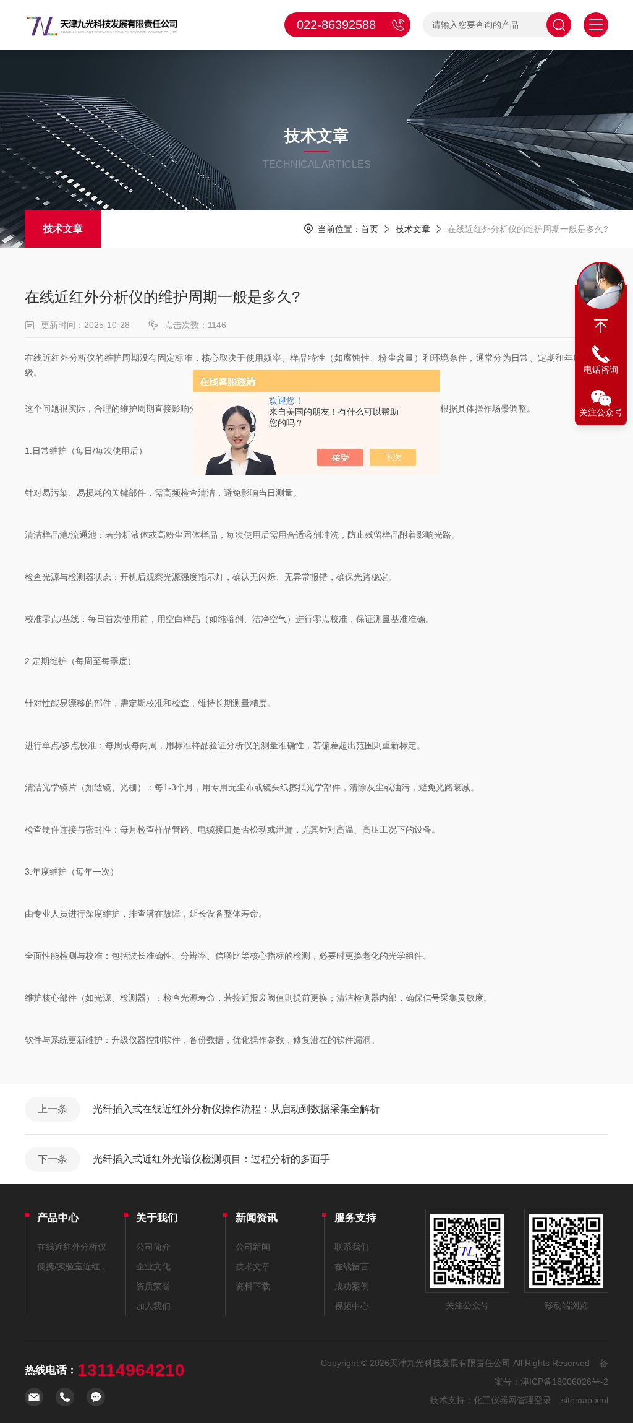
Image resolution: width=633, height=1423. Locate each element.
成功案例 (351, 1286)
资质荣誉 (153, 1286)
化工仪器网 (495, 1400)
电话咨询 (601, 369)
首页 (369, 229)
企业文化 (153, 1266)
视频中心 (351, 1306)
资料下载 (253, 1286)
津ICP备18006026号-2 (564, 1381)
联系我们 (351, 1247)
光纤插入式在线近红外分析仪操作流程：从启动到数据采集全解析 (236, 1109)
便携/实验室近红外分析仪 (74, 1266)
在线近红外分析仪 (71, 1247)
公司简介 (153, 1247)
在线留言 (351, 1266)
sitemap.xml (584, 1400)
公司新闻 (253, 1247)
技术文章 (63, 228)
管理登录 (534, 1400)
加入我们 (153, 1306)
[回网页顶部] (601, 326)
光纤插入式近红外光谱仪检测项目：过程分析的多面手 (211, 1159)
